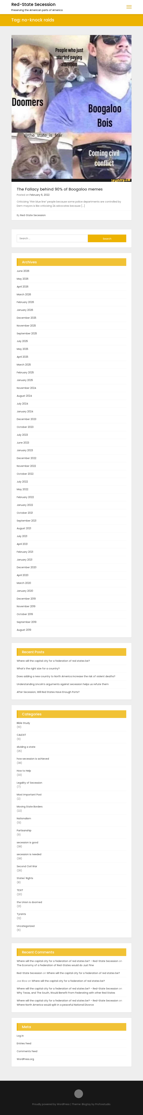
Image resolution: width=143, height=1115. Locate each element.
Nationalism (24, 818)
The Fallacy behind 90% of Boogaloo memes (60, 189)
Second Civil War (27, 866)
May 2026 (22, 279)
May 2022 (22, 489)
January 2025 (25, 380)
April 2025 (22, 357)
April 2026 (22, 286)
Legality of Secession (29, 782)
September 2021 (26, 520)
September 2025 (27, 333)
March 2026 (24, 294)
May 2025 (22, 349)
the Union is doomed (29, 902)
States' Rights (25, 878)
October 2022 (25, 474)
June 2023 (23, 442)
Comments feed (27, 1051)
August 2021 (24, 528)
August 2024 (24, 396)
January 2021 (24, 559)
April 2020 (22, 575)
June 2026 (23, 271)
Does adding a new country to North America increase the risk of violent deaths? (66, 676)
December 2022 (26, 458)
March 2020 (24, 583)
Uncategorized (26, 926)
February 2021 (25, 552)
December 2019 (26, 598)
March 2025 (24, 364)
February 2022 (25, 497)
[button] (129, 6)
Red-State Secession (33, 4)
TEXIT (20, 890)
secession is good (27, 842)
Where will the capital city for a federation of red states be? (53, 661)
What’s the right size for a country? (38, 668)
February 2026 (25, 302)
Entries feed (24, 1043)
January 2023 (25, 450)
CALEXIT (21, 735)
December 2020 (26, 567)
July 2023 (22, 435)
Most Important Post (29, 794)
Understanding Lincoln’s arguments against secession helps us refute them (63, 684)
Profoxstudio (102, 1104)
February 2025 (25, 372)
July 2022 (22, 481)
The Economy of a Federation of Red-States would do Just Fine (55, 965)
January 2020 (25, 591)
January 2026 (25, 310)
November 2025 (26, 325)
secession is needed (29, 854)
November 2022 (26, 466)
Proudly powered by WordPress (51, 1104)
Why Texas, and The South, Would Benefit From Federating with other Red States (66, 992)
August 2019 (24, 630)
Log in (20, 1036)
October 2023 (25, 427)
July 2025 (22, 341)
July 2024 (22, 403)
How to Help (24, 770)
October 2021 (25, 513)
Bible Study (23, 723)
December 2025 (26, 318)
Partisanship (24, 830)
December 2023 (26, 419)
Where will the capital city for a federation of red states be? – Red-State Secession (67, 961)
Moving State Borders (30, 806)
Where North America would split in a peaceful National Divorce (55, 1005)
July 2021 (22, 536)
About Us (78, 1093)
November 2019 (26, 606)
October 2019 (25, 614)
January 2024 (25, 411)
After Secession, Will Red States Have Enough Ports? (48, 692)
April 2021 (22, 544)
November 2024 (26, 388)
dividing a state (26, 747)
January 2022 (25, 505)
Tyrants (21, 914)
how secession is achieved (33, 758)
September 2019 (26, 622)
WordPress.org (25, 1059)
